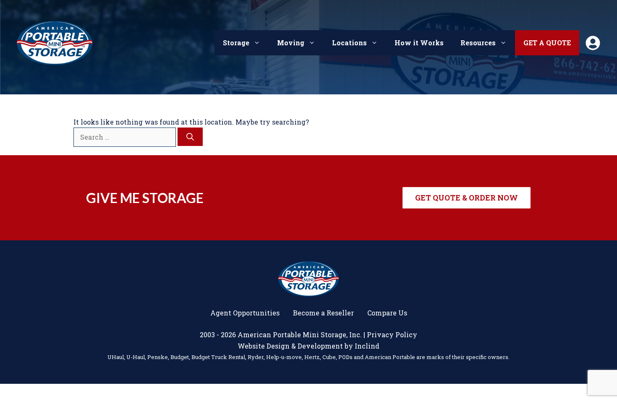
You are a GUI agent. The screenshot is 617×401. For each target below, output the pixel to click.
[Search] (190, 137)
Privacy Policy (392, 334)
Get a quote (547, 42)
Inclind (367, 345)
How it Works (419, 42)
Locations (349, 42)
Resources (478, 42)
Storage (236, 42)
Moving (290, 42)
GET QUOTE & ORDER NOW (466, 198)
